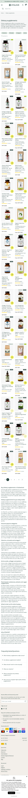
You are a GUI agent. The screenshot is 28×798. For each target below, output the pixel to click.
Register (3, 767)
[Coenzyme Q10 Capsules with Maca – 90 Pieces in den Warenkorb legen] (12, 436)
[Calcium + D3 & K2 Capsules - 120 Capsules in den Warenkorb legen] (12, 247)
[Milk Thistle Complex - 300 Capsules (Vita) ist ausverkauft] (25, 464)
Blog (2, 759)
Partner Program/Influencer (7, 755)
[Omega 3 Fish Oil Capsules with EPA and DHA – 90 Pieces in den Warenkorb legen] (12, 303)
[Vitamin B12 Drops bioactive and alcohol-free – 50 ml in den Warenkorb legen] (12, 163)
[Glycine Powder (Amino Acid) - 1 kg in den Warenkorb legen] (12, 79)
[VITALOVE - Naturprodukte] (14, 5)
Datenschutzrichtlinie (6, 790)
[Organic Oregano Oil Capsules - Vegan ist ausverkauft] (12, 410)
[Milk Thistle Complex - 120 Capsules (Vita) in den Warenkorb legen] (12, 136)
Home (2, 13)
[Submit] (25, 701)
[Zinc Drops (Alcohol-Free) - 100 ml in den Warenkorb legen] (12, 464)
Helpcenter (3, 750)
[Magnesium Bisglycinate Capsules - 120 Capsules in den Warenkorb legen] (12, 274)
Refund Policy (4, 771)
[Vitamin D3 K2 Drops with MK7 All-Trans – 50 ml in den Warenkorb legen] (25, 52)
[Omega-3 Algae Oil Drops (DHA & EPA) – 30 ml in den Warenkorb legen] (12, 109)
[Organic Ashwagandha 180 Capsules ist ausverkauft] (25, 436)
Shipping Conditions (5, 769)
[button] (25, 5)
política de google (15, 790)
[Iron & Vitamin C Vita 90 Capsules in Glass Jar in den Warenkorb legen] (12, 221)
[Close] (26, 776)
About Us (3, 752)
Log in (2, 765)
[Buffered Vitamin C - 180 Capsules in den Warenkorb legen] (25, 382)
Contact (3, 757)
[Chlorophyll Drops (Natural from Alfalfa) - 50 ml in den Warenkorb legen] (12, 382)
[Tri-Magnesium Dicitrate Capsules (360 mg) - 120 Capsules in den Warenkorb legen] (12, 330)
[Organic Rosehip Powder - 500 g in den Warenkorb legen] (25, 357)
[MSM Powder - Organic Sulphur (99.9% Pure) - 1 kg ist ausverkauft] (25, 163)
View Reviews (4, 753)
